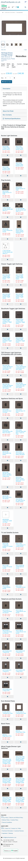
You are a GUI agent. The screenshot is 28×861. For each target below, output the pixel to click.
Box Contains (7, 115)
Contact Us (14, 828)
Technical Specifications (12, 118)
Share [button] (2, 49)
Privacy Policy (4, 817)
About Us (7, 828)
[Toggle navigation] (25, 1)
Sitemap (11, 833)
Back (26, 49)
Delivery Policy (6, 820)
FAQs (19, 828)
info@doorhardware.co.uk (9, 837)
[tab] (14, 88)
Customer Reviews (19, 831)
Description (6, 88)
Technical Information (7, 831)
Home (2, 828)
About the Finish (8, 111)
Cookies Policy (14, 820)
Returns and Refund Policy (16, 817)
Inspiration (4, 833)
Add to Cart (7, 81)
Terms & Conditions (7, 822)
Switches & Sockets (10, 12)
